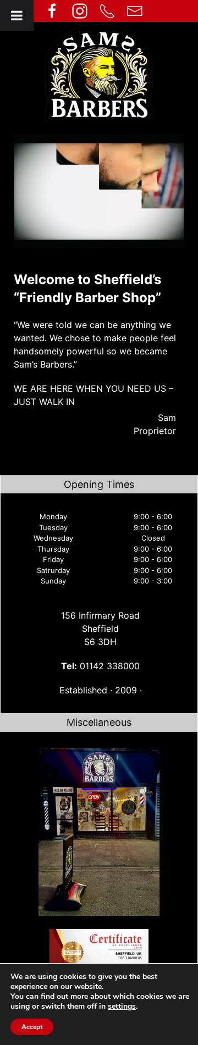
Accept (31, 1026)
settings (122, 1006)
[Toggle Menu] (17, 15)
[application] (99, 191)
